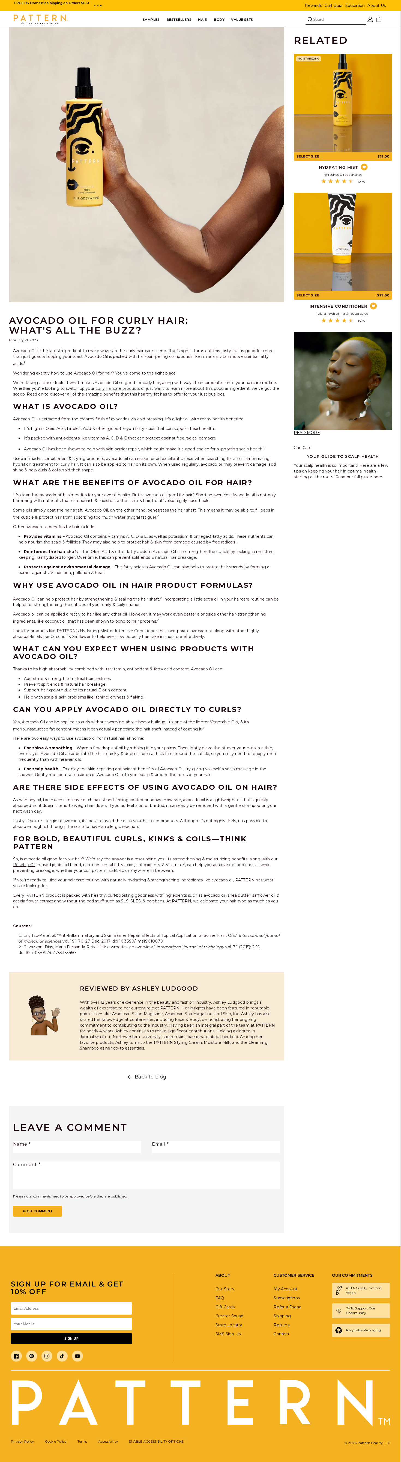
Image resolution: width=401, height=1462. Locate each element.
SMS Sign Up (228, 1334)
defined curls (241, 864)
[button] (94, 5)
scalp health (250, 449)
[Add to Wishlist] (364, 167)
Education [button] (355, 5)
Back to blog (150, 1077)
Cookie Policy (56, 1441)
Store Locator (229, 1325)
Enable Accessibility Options (156, 1441)
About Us (376, 5)
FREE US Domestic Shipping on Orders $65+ (51, 3)
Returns (281, 1325)
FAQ (220, 1297)
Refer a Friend (287, 1306)
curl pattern (95, 870)
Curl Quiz (333, 5)
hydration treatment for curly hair (45, 464)
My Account (285, 1288)
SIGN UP (71, 1339)
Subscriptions (287, 1297)
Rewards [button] (313, 5)
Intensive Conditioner (136, 630)
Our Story (225, 1288)
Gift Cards (225, 1306)
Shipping (282, 1316)
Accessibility (108, 1441)
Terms (82, 1441)
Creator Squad (230, 1316)
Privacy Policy (22, 1441)
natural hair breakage (175, 557)
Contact (281, 1334)
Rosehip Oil (24, 864)
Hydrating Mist (94, 630)
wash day (32, 811)
